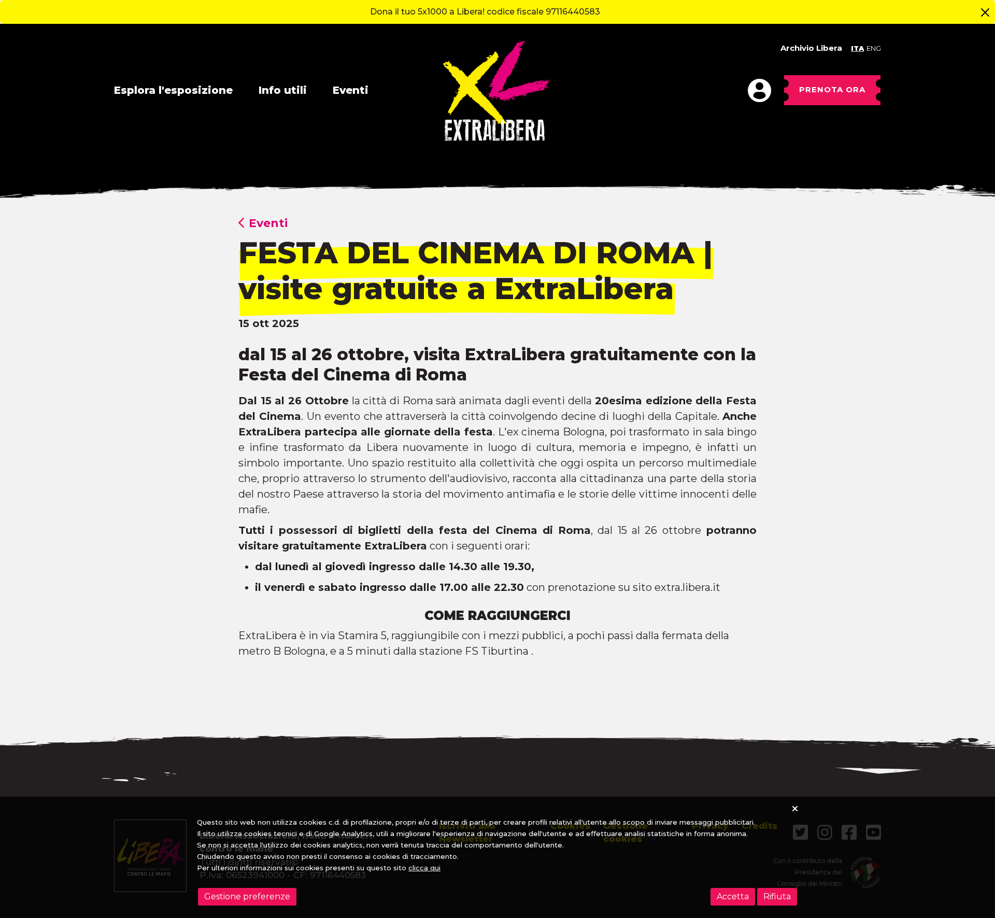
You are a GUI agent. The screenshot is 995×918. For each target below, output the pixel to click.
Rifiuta (777, 896)
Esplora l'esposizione (173, 90)
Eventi (350, 90)
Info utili (283, 90)
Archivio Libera (811, 48)
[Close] (985, 12)
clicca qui (424, 868)
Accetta (733, 896)
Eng (873, 48)
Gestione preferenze (247, 896)
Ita (857, 48)
